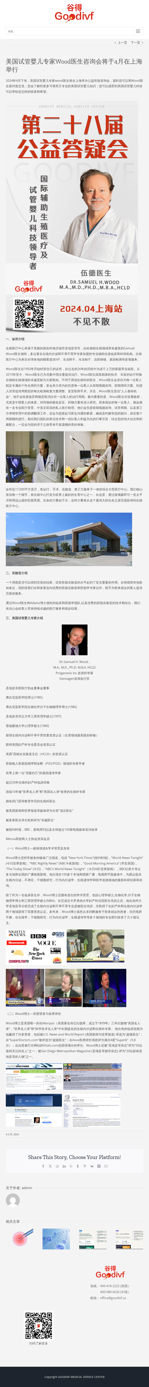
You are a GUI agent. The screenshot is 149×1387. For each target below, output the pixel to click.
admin (27, 1187)
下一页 (135, 42)
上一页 (122, 42)
